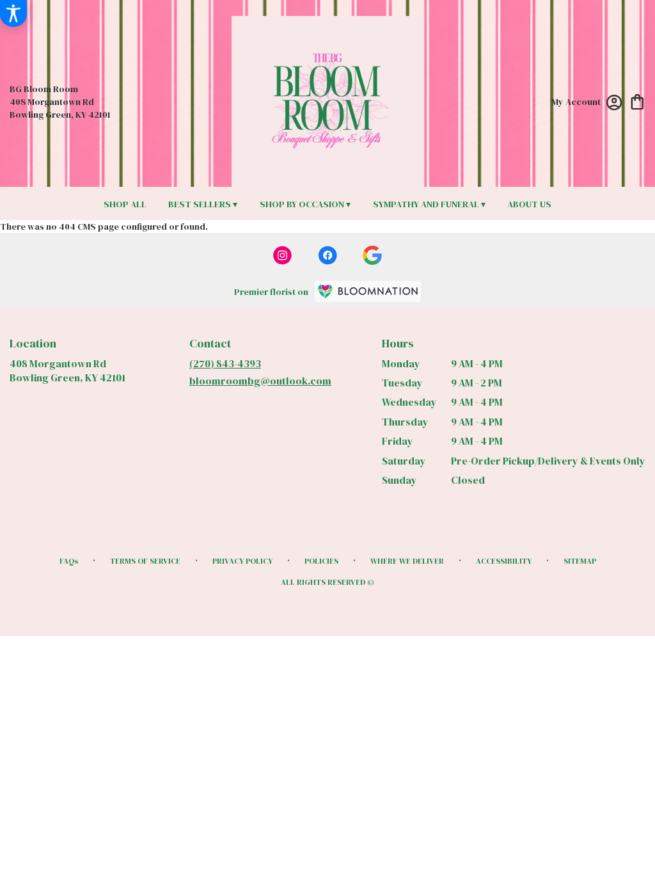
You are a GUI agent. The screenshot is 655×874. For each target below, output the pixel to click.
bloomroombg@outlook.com (260, 381)
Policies (321, 561)
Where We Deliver (407, 561)
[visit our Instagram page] (282, 255)
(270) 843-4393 (225, 363)
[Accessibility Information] (13, 13)
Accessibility (504, 561)
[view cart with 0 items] (637, 101)
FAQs (68, 561)
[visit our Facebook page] (327, 255)
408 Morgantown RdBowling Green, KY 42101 (67, 370)
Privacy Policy (242, 561)
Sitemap (580, 561)
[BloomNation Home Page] (368, 291)
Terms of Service (145, 561)
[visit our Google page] (372, 255)
